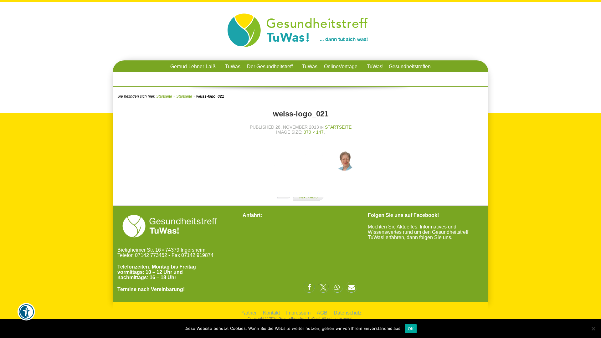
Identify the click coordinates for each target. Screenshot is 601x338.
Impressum (298, 312)
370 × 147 (314, 132)
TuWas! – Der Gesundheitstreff (259, 66)
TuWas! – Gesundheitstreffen (399, 66)
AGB (322, 312)
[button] (309, 287)
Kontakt (271, 312)
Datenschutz (348, 312)
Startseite (164, 96)
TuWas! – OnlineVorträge (329, 66)
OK (411, 328)
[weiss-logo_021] (300, 187)
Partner (248, 312)
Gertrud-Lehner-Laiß (193, 66)
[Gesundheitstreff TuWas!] (300, 47)
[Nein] (593, 328)
